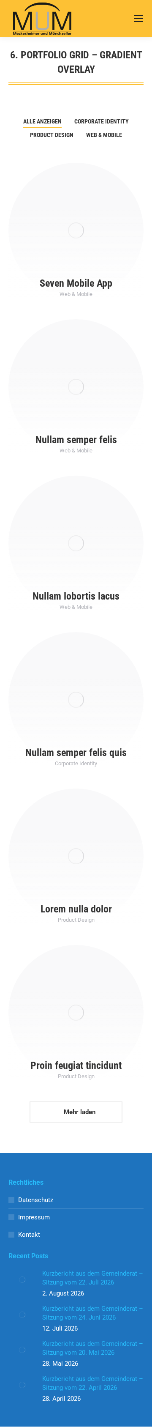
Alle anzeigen (42, 121)
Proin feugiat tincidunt (76, 1065)
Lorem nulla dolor (76, 909)
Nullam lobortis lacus (76, 596)
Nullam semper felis (76, 440)
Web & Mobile (104, 134)
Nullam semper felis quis (76, 753)
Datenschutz (35, 1200)
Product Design (51, 134)
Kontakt (29, 1234)
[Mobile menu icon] (138, 19)
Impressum (34, 1217)
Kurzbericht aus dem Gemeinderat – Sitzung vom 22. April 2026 (92, 1383)
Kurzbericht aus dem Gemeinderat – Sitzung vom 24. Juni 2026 (92, 1313)
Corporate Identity (101, 121)
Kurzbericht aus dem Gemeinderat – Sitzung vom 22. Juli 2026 (92, 1278)
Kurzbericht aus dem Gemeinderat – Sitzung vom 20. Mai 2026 (92, 1348)
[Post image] (76, 230)
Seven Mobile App (76, 283)
